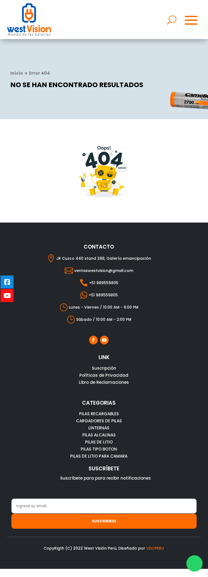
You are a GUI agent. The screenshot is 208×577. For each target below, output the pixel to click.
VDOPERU (155, 548)
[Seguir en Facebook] (93, 340)
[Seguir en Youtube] (104, 340)
